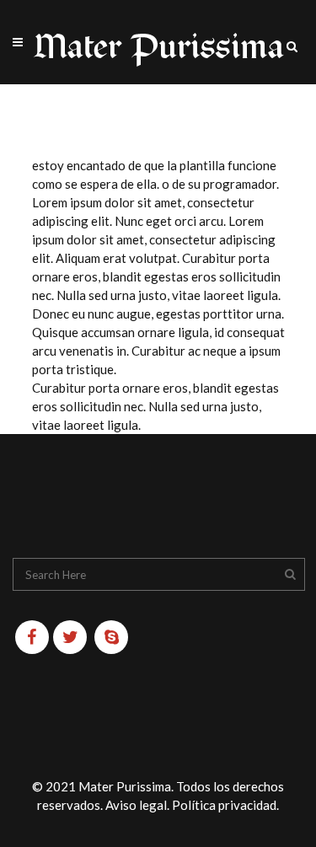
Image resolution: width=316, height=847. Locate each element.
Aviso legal (136, 804)
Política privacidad (224, 804)
